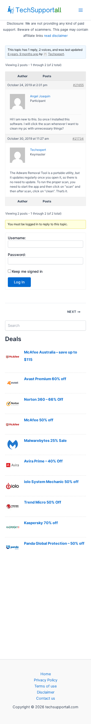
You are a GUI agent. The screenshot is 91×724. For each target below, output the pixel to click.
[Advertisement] (45, 608)
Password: (17, 254)
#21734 (78, 138)
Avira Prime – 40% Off (43, 461)
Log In (19, 282)
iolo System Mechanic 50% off (51, 481)
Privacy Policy (45, 680)
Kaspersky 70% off (41, 523)
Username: (17, 238)
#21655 (78, 85)
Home (45, 674)
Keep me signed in (27, 271)
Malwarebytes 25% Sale (45, 440)
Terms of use (45, 686)
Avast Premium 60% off (45, 379)
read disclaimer (56, 36)
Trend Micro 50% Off (42, 502)
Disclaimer (45, 692)
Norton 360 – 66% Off (43, 399)
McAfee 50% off (38, 420)
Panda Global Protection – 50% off (54, 543)
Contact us (45, 698)
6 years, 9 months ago (23, 54)
